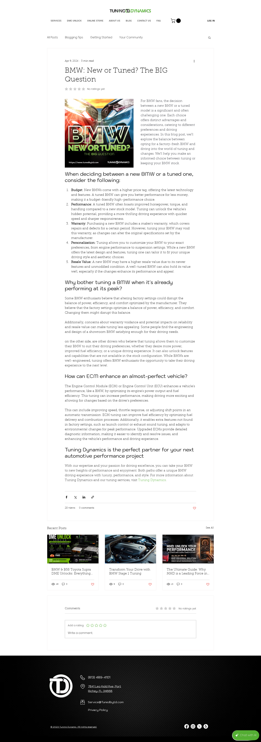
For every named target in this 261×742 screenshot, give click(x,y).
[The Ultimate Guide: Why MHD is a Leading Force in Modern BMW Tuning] (188, 549)
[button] (176, 20)
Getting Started (101, 37)
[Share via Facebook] (66, 497)
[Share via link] (92, 497)
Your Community (131, 37)
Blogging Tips (74, 37)
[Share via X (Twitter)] (75, 497)
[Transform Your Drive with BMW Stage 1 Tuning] (130, 549)
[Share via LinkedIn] (84, 497)
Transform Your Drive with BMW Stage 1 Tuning (129, 571)
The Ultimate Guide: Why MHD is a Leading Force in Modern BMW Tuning (187, 572)
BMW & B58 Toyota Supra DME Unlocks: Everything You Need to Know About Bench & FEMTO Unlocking (72, 572)
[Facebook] (186, 726)
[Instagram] (193, 726)
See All (210, 528)
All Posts (52, 37)
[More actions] (194, 61)
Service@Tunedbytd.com (106, 702)
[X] (199, 726)
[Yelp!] (205, 726)
